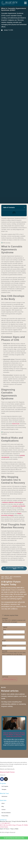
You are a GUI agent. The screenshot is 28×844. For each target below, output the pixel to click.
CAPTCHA (5, 676)
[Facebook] (2, 779)
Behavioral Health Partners (7, 772)
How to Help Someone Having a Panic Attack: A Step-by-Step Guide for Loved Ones (14, 734)
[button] (24, 207)
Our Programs (5, 786)
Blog (3, 806)
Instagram (5, 618)
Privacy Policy (5, 815)
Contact (4, 809)
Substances (4, 796)
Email (4, 640)
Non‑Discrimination (6, 812)
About (3, 803)
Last (4, 634)
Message (4, 651)
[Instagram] (6, 779)
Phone (4, 645)
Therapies (4, 789)
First (4, 629)
